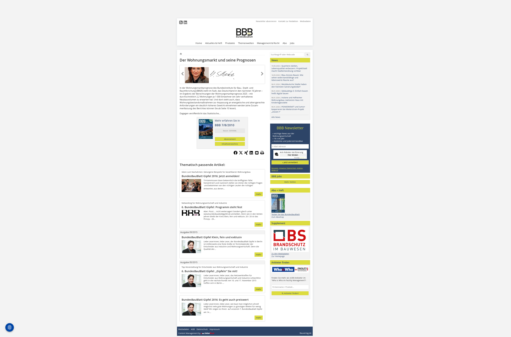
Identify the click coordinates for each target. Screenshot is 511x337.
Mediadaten (305, 21)
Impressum (215, 329)
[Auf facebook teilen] (235, 154)
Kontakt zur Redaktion (288, 21)
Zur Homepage (278, 256)
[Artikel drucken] (262, 152)
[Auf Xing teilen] (246, 154)
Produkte (230, 43)
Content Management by (189, 333)
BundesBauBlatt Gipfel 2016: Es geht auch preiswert (215, 299)
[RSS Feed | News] (181, 22)
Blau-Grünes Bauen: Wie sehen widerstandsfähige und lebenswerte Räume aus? (287, 77)
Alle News (275, 117)
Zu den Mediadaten (280, 253)
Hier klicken (293, 155)
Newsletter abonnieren (266, 21)
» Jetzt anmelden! (290, 162)
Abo (285, 43)
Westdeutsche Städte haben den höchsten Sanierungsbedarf (289, 85)
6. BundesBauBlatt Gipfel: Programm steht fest (212, 207)
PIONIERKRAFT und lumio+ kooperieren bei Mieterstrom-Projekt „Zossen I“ (288, 109)
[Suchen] (307, 54)
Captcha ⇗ (300, 158)
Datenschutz (202, 329)
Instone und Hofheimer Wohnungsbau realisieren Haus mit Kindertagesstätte (287, 100)
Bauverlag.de (305, 333)
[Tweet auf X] (241, 154)
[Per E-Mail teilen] (256, 152)
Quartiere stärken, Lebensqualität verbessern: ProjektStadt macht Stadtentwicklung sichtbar (289, 68)
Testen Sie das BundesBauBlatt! (285, 214)
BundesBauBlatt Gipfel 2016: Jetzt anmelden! (211, 176)
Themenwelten (246, 43)
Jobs (292, 43)
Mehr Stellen (290, 182)
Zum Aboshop (277, 217)
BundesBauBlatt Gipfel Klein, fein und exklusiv (212, 237)
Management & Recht (268, 43)
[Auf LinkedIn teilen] (251, 154)
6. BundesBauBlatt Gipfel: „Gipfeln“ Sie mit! (209, 271)
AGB (193, 329)
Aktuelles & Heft (213, 43)
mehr (258, 194)
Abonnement (230, 139)
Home (198, 43)
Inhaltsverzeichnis (230, 144)
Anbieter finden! (291, 293)
